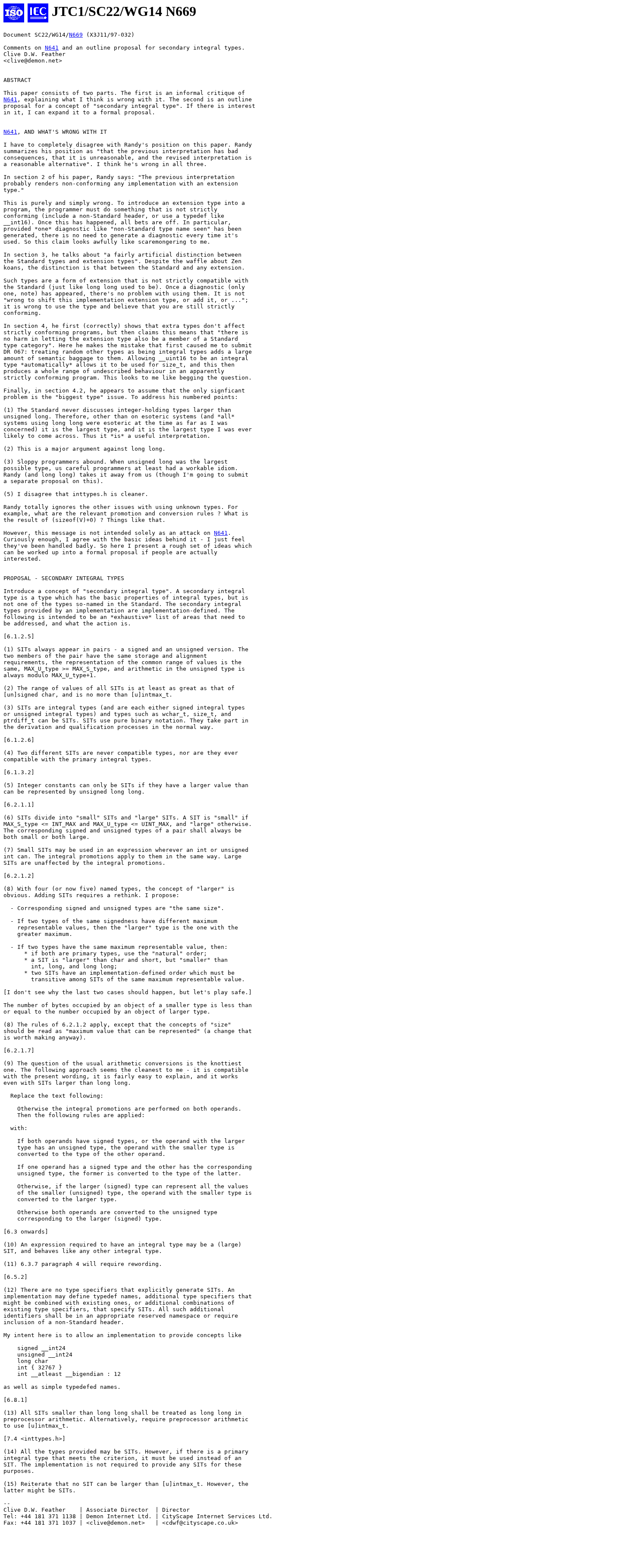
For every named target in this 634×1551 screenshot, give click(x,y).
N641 (52, 47)
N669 (76, 34)
